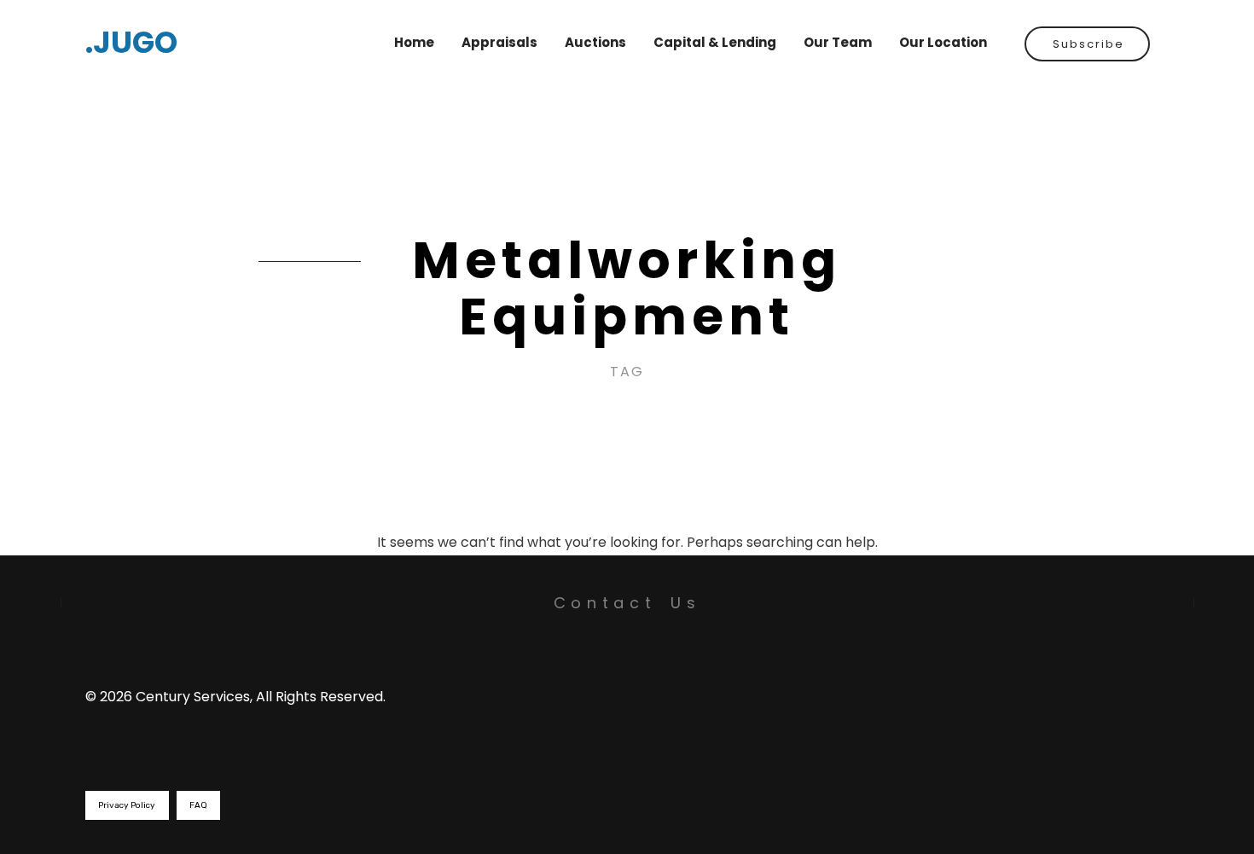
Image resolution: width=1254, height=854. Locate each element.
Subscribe (1088, 44)
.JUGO (131, 43)
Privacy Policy (126, 805)
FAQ (198, 805)
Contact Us (627, 602)
